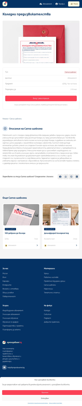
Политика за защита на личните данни (38, 403)
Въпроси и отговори (11, 289)
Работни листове (51, 277)
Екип (4, 277)
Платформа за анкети (12, 330)
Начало (5, 119)
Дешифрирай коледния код (56, 233)
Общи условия (8, 293)
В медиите (7, 285)
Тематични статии (52, 293)
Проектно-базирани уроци (54, 281)
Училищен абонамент (11, 314)
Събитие (47, 314)
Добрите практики (52, 322)
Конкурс (47, 310)
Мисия (5, 273)
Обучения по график (10, 322)
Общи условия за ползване (55, 403)
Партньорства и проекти (13, 326)
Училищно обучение (10, 318)
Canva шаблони (16, 119)
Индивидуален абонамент (13, 310)
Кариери (6, 281)
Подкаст (47, 318)
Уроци (46, 273)
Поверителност (9, 296)
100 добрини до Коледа (15, 233)
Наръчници (48, 289)
